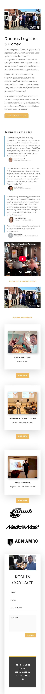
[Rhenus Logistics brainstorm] (22, 307)
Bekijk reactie (16, 116)
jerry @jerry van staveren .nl (22, 675)
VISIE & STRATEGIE (22, 357)
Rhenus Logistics (27, 49)
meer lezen (22, 375)
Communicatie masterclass (22, 419)
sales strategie (22, 483)
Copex (37, 53)
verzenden (30, 635)
